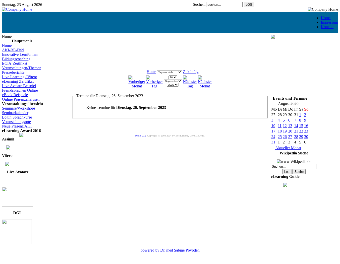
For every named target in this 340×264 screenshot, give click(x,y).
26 (285, 136)
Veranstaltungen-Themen (21, 68)
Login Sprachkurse (17, 117)
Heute (151, 71)
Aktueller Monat (288, 148)
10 (273, 126)
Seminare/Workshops (18, 108)
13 (290, 126)
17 (273, 131)
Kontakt (327, 27)
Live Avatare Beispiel (19, 86)
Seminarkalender (15, 113)
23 (306, 131)
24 (273, 136)
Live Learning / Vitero (19, 77)
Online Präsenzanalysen (21, 99)
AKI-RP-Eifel (13, 50)
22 (301, 131)
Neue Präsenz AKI (17, 126)
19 (285, 131)
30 (306, 136)
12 (285, 126)
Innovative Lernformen (20, 54)
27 (290, 136)
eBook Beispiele (15, 95)
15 (301, 126)
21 (296, 131)
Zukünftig (191, 71)
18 (280, 131)
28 (296, 136)
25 (280, 136)
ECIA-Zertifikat (14, 63)
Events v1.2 (140, 135)
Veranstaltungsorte (16, 122)
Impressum (329, 22)
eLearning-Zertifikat (18, 81)
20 (290, 131)
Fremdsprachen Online (20, 90)
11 (280, 126)
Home (326, 18)
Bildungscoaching (16, 59)
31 (273, 142)
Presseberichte (13, 72)
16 (306, 126)
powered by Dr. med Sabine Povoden (170, 250)
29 (301, 136)
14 (296, 126)
